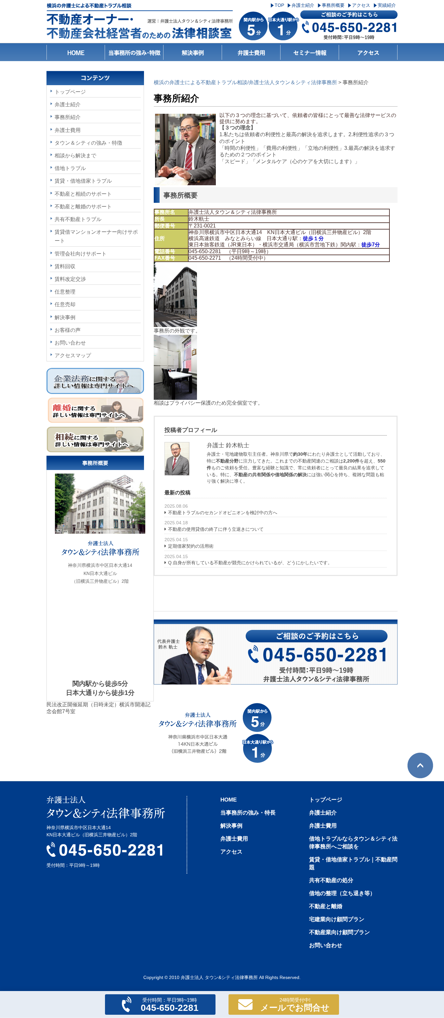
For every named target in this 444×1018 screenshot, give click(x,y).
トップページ (70, 92)
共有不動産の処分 (331, 880)
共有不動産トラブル (78, 219)
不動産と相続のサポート (83, 194)
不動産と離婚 (325, 906)
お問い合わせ (70, 343)
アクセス (361, 5)
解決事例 (65, 317)
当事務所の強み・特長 (248, 813)
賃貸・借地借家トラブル (83, 181)
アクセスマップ (73, 355)
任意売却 (65, 304)
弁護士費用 (68, 130)
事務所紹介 (68, 117)
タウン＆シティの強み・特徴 (88, 143)
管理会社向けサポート (81, 253)
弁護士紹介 (303, 5)
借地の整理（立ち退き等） (342, 893)
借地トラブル (70, 168)
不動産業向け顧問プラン (339, 932)
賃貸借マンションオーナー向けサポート (96, 236)
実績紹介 (387, 5)
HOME (228, 800)
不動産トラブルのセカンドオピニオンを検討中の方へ (222, 512)
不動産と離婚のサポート (83, 206)
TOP (279, 5)
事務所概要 (333, 5)
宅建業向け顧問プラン (336, 919)
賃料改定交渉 (70, 279)
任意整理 (65, 291)
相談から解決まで (75, 155)
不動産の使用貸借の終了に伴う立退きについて (216, 529)
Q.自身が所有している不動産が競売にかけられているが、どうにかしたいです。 (250, 562)
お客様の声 (68, 330)
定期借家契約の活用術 (191, 546)
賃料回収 (65, 266)
